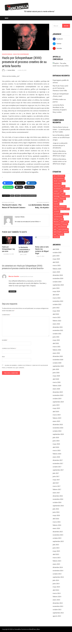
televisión (66, 232)
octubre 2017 (57, 467)
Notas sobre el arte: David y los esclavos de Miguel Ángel (42, 250)
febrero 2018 (57, 454)
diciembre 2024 (58, 275)
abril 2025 (56, 262)
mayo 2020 (56, 376)
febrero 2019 (57, 418)
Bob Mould (62, 181)
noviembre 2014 (58, 571)
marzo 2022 (56, 317)
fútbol (60, 201)
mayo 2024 (56, 291)
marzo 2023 (56, 298)
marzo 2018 (56, 450)
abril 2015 (56, 554)
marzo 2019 (56, 415)
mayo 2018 (56, 444)
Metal (61, 219)
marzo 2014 (56, 593)
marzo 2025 (56, 265)
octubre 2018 (57, 431)
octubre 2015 (57, 538)
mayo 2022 (56, 311)
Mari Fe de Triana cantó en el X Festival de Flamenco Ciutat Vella (60, 88)
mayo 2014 (56, 587)
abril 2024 (56, 295)
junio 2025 (56, 256)
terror (55, 234)
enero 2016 (56, 528)
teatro (55, 229)
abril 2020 (56, 379)
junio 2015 (56, 548)
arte (12, 195)
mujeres (62, 221)
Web (3, 356)
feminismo (62, 198)
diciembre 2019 (58, 392)
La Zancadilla (17, 629)
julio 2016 (56, 509)
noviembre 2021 (58, 330)
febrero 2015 (57, 561)
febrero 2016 (57, 525)
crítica (17, 195)
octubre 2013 (57, 609)
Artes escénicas (60, 176)
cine (64, 186)
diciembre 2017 (58, 460)
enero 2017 (56, 493)
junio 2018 (56, 441)
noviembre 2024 (58, 278)
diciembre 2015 (58, 532)
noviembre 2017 (58, 463)
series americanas (62, 226)
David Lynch (56, 193)
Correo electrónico (9, 348)
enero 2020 (56, 389)
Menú (6, 18)
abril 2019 (56, 411)
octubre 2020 (57, 363)
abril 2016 (56, 519)
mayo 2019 (56, 408)
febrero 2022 (57, 321)
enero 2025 (56, 272)
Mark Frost (56, 219)
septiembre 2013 (58, 613)
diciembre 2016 (58, 496)
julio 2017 (56, 473)
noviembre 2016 (58, 499)
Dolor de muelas (7, 54)
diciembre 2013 (58, 603)
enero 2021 (56, 353)
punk (55, 226)
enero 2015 (56, 564)
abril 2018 (56, 447)
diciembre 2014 (58, 567)
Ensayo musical (65, 196)
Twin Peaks (56, 237)
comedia (56, 191)
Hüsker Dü (61, 209)
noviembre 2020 (58, 360)
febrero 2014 (57, 597)
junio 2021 (56, 337)
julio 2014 (56, 580)
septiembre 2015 (58, 541)
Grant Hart (56, 204)
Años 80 (55, 181)
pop (67, 221)
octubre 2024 (57, 282)
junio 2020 (56, 373)
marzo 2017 (56, 486)
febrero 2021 (57, 350)
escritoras (56, 198)
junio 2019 (56, 405)
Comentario (6, 314)
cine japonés (66, 188)
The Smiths (60, 234)
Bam (38, 629)
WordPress (32, 629)
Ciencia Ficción (57, 186)
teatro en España (58, 232)
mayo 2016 (56, 515)
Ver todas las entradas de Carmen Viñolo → (27, 221)
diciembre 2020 (58, 356)
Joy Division (56, 211)
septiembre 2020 (58, 366)
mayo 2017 (56, 480)
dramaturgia (57, 196)
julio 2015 (56, 545)
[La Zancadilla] (30, 7)
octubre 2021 (57, 334)
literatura (66, 214)
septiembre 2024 (58, 285)
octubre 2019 (57, 399)
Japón (67, 209)
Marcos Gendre (14, 276)
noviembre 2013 (58, 606)
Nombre (5, 340)
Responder (12, 291)
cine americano (57, 188)
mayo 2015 (56, 551)
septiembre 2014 (58, 577)
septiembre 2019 (58, 402)
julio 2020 (56, 369)
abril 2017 (56, 483)
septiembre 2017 (58, 470)
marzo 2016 (56, 522)
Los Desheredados (58, 216)
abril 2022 (56, 314)
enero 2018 (56, 457)
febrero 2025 (57, 269)
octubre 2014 (57, 574)
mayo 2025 (56, 259)
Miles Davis (56, 221)
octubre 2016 (57, 502)
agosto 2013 (57, 616)
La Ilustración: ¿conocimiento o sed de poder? (24, 249)
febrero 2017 (57, 489)
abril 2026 (56, 249)
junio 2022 (56, 308)
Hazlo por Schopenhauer (21, 54)
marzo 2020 (56, 382)
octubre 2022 (57, 304)
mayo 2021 (56, 340)
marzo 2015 (56, 558)
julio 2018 (56, 437)
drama (63, 193)
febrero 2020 (57, 386)
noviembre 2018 (58, 428)
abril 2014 (56, 590)
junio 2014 (56, 584)
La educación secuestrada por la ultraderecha (60, 145)
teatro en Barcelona (63, 229)
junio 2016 (56, 512)
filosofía (56, 201)
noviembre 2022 (58, 301)
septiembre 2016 (58, 506)
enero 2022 (56, 324)
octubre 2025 (57, 252)
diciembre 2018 (58, 424)
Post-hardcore (57, 224)
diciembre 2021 (58, 327)
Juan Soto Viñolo (58, 214)
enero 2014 (56, 600)
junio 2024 (56, 288)
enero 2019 (56, 421)
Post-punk (64, 224)
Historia (55, 209)
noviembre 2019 (58, 395)
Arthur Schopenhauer (59, 178)
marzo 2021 (56, 347)
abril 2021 (56, 343)
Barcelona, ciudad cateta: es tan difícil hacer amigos (61, 137)
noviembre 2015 (58, 535)
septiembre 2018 (58, 434)
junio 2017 (56, 476)
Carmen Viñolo (11, 70)
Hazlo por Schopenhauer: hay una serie (8, 249)
